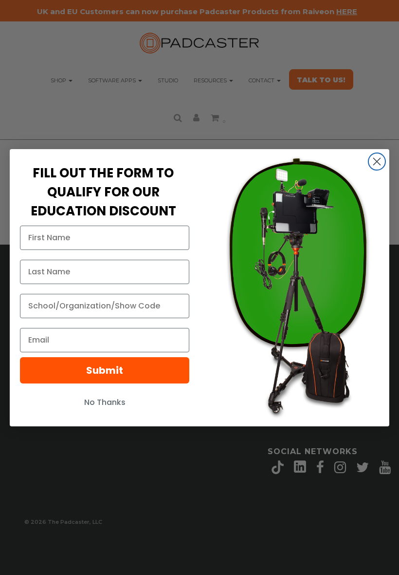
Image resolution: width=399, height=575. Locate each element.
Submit (104, 370)
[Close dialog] (376, 161)
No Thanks (105, 402)
